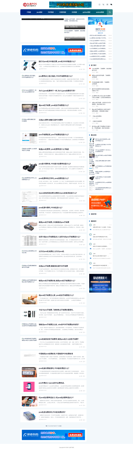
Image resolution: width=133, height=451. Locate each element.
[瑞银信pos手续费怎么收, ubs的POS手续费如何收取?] (29, 328)
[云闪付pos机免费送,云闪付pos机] (29, 255)
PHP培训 (51, 12)
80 (81, 332)
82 (81, 317)
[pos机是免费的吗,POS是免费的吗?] (29, 416)
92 (81, 69)
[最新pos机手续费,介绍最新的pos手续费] (29, 226)
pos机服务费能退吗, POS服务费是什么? (54, 368)
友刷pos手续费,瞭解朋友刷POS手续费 (53, 266)
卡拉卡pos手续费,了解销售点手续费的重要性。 (57, 310)
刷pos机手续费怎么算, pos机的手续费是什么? (56, 295)
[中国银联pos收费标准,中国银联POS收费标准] (29, 357)
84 (81, 230)
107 (81, 98)
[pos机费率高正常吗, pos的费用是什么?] (29, 182)
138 (81, 113)
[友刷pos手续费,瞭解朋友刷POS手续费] (29, 270)
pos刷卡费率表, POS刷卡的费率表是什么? (55, 164)
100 (81, 127)
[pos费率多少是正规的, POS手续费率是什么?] (29, 80)
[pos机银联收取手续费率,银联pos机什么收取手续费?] (29, 343)
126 (81, 142)
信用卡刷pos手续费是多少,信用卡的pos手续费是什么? (59, 237)
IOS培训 (74, 12)
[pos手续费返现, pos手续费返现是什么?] (29, 138)
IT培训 (29, 12)
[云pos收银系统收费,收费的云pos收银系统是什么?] (29, 197)
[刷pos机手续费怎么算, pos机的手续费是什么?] (29, 299)
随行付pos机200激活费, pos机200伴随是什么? (57, 61)
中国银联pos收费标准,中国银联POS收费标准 (56, 354)
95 (81, 273)
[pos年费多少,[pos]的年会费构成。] (29, 387)
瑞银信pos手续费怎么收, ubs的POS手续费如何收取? (59, 324)
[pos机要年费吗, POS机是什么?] (29, 211)
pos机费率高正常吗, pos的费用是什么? (54, 178)
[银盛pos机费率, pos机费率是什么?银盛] (29, 153)
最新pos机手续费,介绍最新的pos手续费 (54, 222)
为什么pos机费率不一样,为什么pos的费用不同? (57, 91)
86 (81, 186)
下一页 (58, 426)
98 (81, 215)
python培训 (86, 12)
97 (81, 361)
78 (81, 303)
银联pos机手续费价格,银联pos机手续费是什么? (57, 281)
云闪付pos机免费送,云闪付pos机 (51, 251)
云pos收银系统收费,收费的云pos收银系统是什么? (58, 193)
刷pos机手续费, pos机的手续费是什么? (54, 105)
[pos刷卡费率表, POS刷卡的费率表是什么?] (29, 167)
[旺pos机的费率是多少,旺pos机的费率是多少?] (29, 401)
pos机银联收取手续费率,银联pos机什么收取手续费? (59, 339)
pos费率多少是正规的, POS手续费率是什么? (56, 76)
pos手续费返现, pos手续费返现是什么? (54, 135)
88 (81, 390)
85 (81, 376)
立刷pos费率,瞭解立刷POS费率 (51, 120)
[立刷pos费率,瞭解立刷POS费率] (29, 124)
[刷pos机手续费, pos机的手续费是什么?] (29, 109)
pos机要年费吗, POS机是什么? (50, 208)
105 (81, 171)
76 (81, 347)
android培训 (100, 12)
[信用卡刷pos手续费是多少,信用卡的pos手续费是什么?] (29, 240)
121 (81, 84)
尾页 (60, 426)
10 (55, 426)
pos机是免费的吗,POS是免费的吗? (52, 412)
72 (81, 405)
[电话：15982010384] (103, 4)
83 (81, 157)
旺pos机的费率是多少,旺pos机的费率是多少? (56, 397)
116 (81, 259)
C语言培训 (62, 12)
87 (81, 200)
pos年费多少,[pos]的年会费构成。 (52, 383)
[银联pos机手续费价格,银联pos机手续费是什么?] (29, 284)
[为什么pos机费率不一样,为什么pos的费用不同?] (29, 94)
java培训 (39, 12)
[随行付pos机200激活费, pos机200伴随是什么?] (29, 65)
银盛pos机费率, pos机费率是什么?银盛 (54, 149)
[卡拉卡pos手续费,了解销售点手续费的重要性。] (29, 314)
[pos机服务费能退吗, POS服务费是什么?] (29, 372)
